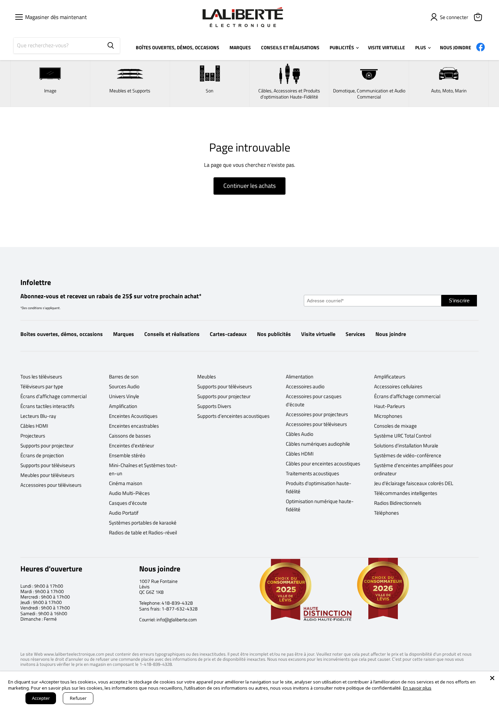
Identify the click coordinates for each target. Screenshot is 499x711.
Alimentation (299, 376)
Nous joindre (390, 334)
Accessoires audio (305, 386)
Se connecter (454, 17)
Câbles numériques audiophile (318, 444)
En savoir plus (417, 688)
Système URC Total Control (402, 436)
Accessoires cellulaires (398, 386)
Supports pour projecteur (47, 445)
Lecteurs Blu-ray (38, 416)
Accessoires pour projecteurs (317, 414)
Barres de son (123, 376)
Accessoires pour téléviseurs (50, 485)
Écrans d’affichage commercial (53, 396)
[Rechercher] (110, 45)
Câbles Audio (299, 434)
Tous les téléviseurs (41, 376)
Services (355, 334)
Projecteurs (32, 436)
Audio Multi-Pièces (129, 493)
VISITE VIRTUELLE (386, 47)
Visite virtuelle (318, 334)
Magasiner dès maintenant (55, 17)
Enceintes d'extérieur (131, 445)
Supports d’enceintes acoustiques (233, 416)
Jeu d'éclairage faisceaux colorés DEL (413, 483)
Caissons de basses (130, 436)
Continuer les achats (249, 185)
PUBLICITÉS (342, 47)
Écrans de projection (42, 455)
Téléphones (386, 513)
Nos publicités (274, 334)
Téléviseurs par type (41, 386)
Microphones (388, 416)
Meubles (206, 376)
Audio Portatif (123, 513)
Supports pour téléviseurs (47, 465)
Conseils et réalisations (172, 334)
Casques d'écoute (128, 503)
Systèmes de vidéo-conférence (407, 455)
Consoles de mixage (395, 426)
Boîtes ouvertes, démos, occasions (61, 334)
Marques (123, 334)
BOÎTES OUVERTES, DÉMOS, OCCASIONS (177, 47)
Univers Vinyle (124, 396)
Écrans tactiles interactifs (47, 406)
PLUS (421, 47)
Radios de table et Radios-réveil (143, 532)
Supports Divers (214, 406)
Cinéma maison (125, 483)
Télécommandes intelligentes (405, 493)
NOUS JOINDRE (455, 47)
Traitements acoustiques (312, 473)
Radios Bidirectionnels (397, 503)
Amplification (123, 406)
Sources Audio (124, 386)
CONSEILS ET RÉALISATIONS (290, 47)
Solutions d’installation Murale (406, 445)
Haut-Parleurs (389, 406)
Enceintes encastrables (134, 426)
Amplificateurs (389, 376)
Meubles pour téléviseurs (47, 475)
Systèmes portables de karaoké (143, 523)
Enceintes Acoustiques (133, 416)
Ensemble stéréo (127, 455)
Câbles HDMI (34, 426)
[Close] (492, 678)
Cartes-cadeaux (228, 334)
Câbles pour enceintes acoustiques (323, 463)
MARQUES (240, 47)
